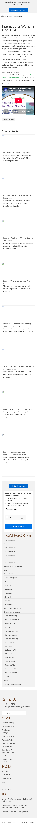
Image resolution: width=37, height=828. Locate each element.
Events (6, 581)
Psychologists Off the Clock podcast (15, 812)
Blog (5, 570)
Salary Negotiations (12, 619)
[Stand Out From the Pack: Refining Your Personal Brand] (8, 313)
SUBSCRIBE (18, 526)
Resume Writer (10, 665)
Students (8, 676)
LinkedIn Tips (8, 604)
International (9, 642)
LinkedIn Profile (10, 650)
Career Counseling (11, 639)
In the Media (8, 589)
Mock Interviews (11, 654)
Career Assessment (12, 631)
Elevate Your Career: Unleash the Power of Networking (17, 800)
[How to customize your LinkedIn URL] (8, 399)
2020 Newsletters (10, 555)
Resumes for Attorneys (13, 669)
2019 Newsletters (10, 551)
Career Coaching (11, 635)
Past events (9, 585)
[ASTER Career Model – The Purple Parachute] (8, 185)
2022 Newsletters (10, 563)
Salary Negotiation (11, 672)
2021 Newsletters (10, 559)
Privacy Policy (22, 822)
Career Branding (11, 616)
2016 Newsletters (10, 540)
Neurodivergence (11, 657)
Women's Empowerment (12, 684)
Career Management (11, 578)
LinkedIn (7, 601)
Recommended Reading (12, 612)
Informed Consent (30, 822)
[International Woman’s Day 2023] (8, 142)
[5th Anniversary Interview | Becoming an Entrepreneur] (8, 356)
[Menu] (33, 16)
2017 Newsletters (10, 544)
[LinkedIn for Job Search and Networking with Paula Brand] (8, 442)
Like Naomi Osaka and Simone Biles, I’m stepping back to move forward (16, 806)
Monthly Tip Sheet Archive (13, 608)
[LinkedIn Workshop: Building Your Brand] (8, 270)
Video (6, 680)
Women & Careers (11, 623)
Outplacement (10, 661)
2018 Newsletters (10, 547)
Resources (7, 627)
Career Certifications (11, 574)
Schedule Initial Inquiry (18, 10)
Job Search (7, 597)
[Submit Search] (3, 713)
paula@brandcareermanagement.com (18, 2)
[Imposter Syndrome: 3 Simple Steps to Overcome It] (8, 228)
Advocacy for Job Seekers (13, 566)
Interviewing (8, 593)
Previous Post (9, 119)
